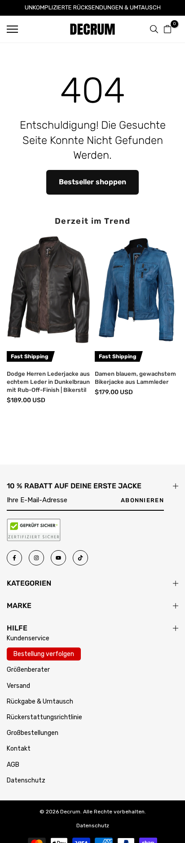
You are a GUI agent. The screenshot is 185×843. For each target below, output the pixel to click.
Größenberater (28, 670)
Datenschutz (26, 780)
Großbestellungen (32, 733)
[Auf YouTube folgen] (58, 557)
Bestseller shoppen (92, 182)
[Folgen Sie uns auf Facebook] (14, 557)
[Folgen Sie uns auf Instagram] (36, 557)
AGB (13, 765)
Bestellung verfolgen (43, 654)
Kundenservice (28, 638)
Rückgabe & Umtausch (40, 701)
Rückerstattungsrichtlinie (44, 717)
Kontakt (19, 748)
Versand (18, 686)
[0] (167, 29)
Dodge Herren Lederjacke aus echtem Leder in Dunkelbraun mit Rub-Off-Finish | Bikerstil (48, 381)
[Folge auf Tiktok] (80, 557)
